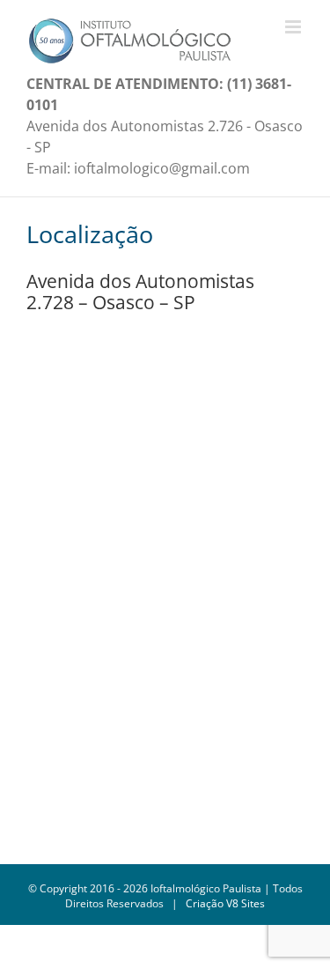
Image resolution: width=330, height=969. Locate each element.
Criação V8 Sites (225, 903)
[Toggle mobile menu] (294, 27)
